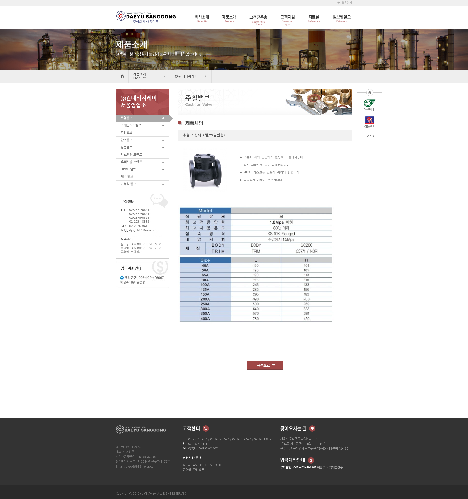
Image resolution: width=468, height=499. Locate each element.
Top (368, 136)
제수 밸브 (127, 176)
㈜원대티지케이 (186, 76)
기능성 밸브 (128, 184)
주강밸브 (126, 132)
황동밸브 (126, 147)
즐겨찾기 (346, 2)
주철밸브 (126, 118)
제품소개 (139, 76)
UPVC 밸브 (128, 169)
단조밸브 (126, 140)
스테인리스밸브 (131, 125)
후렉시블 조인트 (131, 162)
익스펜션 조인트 (131, 154)
